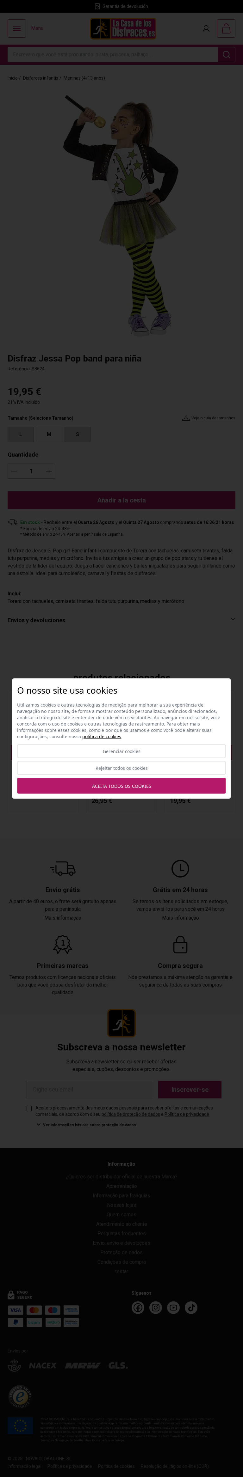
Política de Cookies (101, 736)
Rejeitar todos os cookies (122, 768)
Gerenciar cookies (121, 751)
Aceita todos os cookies (121, 786)
